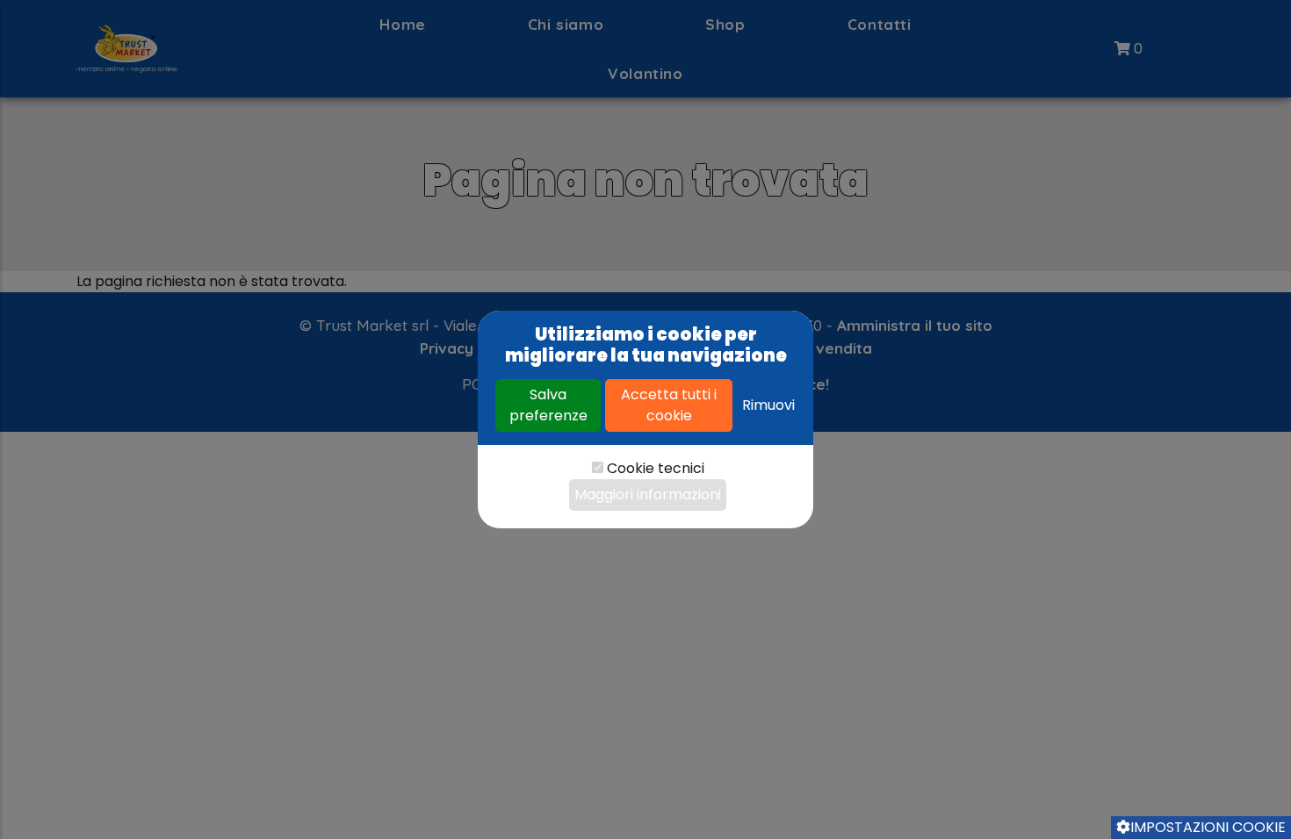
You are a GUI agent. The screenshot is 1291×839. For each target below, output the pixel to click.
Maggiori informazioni (647, 494)
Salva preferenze (548, 405)
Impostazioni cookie (1208, 827)
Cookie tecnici (655, 468)
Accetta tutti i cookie (669, 405)
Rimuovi (768, 405)
